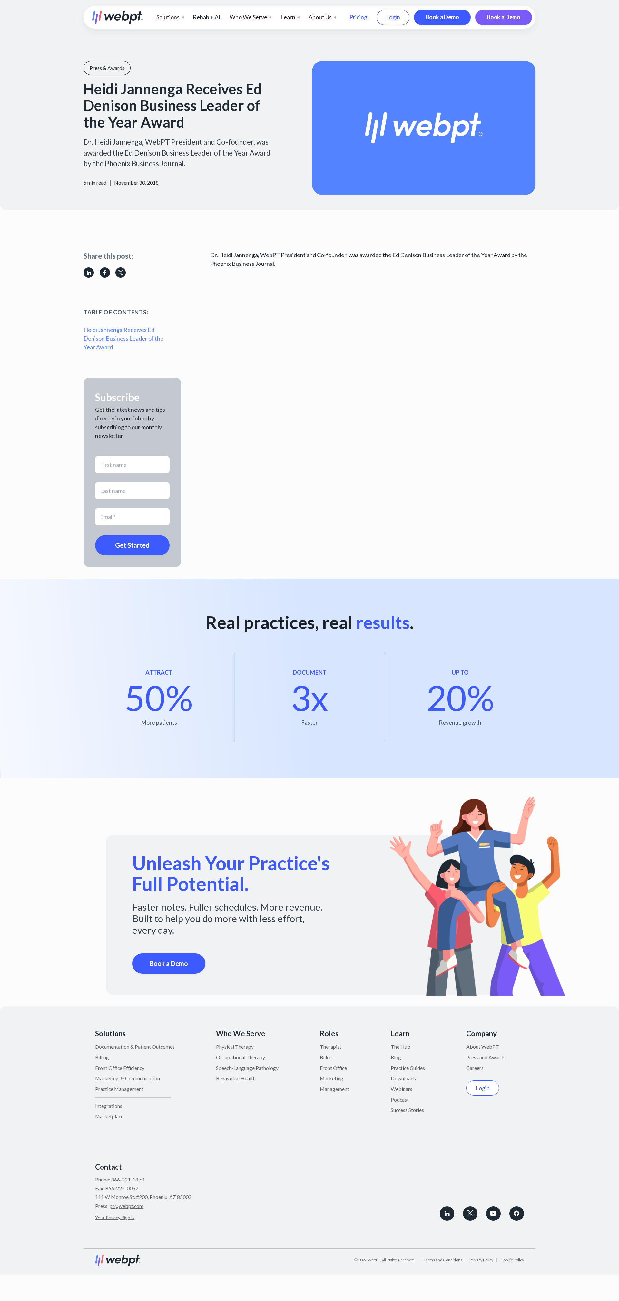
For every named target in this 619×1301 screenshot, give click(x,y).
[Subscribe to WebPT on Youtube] (493, 1213)
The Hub (400, 1047)
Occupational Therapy (240, 1057)
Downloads (403, 1078)
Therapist (330, 1047)
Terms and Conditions (443, 1260)
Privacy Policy (481, 1260)
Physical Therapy (235, 1047)
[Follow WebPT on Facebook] (516, 1213)
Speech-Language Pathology (247, 1068)
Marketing (331, 1078)
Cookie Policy (512, 1260)
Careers (475, 1068)
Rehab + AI (207, 17)
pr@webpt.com (126, 1206)
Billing (102, 1057)
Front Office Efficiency (119, 1068)
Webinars (401, 1089)
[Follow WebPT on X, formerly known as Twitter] (470, 1213)
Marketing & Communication (127, 1078)
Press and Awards (486, 1057)
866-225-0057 (121, 1188)
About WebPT (482, 1047)
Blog (396, 1057)
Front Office (333, 1068)
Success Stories (407, 1110)
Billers (327, 1057)
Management (334, 1089)
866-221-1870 (127, 1179)
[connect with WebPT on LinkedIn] (447, 1213)
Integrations (108, 1106)
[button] (170, 17)
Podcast (400, 1099)
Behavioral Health (236, 1078)
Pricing (358, 17)
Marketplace (109, 1116)
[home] (117, 17)
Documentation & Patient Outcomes (135, 1047)
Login (393, 17)
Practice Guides (408, 1068)
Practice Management (119, 1089)
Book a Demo (442, 17)
